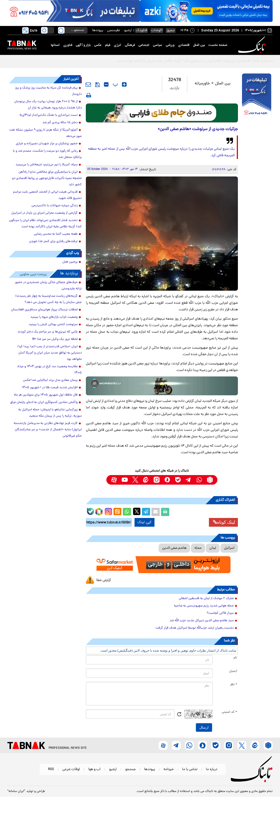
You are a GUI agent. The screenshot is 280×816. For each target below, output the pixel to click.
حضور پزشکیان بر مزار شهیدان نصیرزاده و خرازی (47, 143)
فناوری (67, 45)
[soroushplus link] (167, 479)
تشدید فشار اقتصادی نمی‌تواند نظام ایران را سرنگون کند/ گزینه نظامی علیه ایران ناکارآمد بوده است (45, 223)
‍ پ (114, 84)
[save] (97, 84)
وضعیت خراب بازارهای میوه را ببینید (54, 317)
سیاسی (157, 45)
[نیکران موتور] (162, 385)
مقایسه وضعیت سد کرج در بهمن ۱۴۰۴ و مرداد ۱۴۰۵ (49, 369)
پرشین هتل (70, 262)
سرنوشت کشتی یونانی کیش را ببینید (53, 324)
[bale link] (177, 479)
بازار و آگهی (83, 45)
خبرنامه (169, 769)
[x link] (135, 479)
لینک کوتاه (226, 522)
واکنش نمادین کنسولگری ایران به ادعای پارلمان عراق (44, 402)
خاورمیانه (202, 84)
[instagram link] (156, 479)
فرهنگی (130, 45)
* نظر (233, 684)
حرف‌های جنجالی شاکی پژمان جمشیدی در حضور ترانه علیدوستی (48, 285)
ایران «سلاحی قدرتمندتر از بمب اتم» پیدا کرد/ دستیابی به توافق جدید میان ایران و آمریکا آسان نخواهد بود (50, 353)
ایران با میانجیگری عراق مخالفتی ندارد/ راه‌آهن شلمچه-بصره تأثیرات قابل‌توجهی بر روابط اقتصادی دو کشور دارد (47, 178)
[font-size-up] (124, 84)
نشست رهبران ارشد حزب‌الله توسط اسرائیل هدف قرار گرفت (195, 628)
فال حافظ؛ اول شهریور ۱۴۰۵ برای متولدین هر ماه (46, 395)
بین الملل (199, 45)
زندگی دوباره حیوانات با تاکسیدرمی (54, 205)
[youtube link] (124, 479)
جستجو (130, 769)
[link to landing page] (253, 45)
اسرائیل (229, 548)
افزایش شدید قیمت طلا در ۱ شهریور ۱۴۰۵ (50, 387)
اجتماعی (143, 45)
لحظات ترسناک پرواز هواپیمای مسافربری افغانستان (44, 309)
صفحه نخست (217, 45)
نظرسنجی (113, 30)
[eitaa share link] (117, 512)
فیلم (107, 45)
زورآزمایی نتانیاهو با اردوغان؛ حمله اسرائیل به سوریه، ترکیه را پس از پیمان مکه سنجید (50, 413)
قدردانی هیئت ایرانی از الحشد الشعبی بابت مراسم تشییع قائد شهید (47, 195)
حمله (198, 548)
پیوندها (97, 30)
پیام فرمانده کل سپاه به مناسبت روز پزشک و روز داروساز (48, 91)
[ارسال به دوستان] (155, 512)
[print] (88, 95)
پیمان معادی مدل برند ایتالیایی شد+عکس (50, 380)
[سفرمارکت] (162, 564)
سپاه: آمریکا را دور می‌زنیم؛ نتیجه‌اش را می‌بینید (47, 164)
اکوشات (156, 30)
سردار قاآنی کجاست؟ (220, 613)
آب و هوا (94, 769)
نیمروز (171, 30)
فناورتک (141, 30)
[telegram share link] (146, 512)
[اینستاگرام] (108, 511)
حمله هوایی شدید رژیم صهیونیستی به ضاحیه (204, 605)
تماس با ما (189, 769)
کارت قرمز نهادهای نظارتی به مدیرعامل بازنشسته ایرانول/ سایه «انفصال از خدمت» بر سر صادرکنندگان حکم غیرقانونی (48, 429)
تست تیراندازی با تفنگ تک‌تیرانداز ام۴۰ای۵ (48, 115)
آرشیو (128, 30)
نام (235, 657)
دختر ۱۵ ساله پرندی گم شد (60, 122)
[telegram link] (188, 479)
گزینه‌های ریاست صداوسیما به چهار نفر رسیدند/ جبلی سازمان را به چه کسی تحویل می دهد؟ (48, 299)
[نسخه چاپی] (165, 512)
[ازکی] (206, 11)
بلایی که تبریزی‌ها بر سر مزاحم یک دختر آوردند (48, 331)
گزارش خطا (103, 580)
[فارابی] (162, 113)
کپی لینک (144, 522)
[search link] (61, 30)
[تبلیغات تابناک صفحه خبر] (256, 95)
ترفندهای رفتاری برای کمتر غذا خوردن (53, 241)
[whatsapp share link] (127, 512)
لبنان (212, 548)
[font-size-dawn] (106, 84)
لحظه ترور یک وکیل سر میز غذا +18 (55, 339)
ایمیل (233, 671)
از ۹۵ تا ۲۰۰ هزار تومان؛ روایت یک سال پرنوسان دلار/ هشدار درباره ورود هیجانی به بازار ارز (48, 104)
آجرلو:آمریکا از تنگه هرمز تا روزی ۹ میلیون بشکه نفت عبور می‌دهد (45, 133)
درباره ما (211, 769)
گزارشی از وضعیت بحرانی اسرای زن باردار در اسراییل (44, 213)
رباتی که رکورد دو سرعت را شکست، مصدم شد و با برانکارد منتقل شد (47, 154)
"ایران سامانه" (16, 791)
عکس (97, 45)
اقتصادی (183, 45)
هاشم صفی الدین (174, 548)
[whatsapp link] (199, 479)
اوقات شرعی (71, 769)
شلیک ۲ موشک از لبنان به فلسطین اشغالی (206, 598)
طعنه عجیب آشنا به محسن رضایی (56, 234)
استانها (55, 45)
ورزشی (170, 45)
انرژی (117, 45)
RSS (51, 769)
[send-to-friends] (88, 84)
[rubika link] (209, 479)
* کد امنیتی (229, 712)
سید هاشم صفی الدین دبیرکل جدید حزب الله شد (202, 620)
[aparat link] (113, 479)
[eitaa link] (145, 479)
